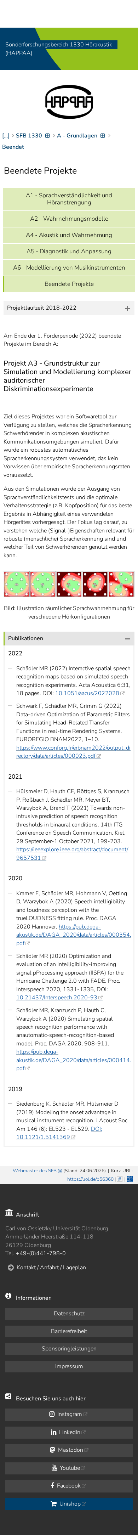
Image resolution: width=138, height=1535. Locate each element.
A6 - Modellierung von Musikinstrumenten (69, 268)
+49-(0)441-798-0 (41, 1253)
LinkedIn (69, 1432)
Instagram (69, 1414)
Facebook (68, 1486)
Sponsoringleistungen (69, 1349)
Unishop (69, 1504)
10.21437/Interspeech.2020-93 (56, 997)
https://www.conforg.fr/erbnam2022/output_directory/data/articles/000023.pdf (73, 752)
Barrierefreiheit (69, 1331)
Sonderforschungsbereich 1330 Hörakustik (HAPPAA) (58, 49)
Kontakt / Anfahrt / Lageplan (51, 1267)
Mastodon (70, 1450)
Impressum (69, 1366)
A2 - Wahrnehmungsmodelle (69, 219)
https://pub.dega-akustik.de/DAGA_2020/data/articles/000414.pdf (73, 1060)
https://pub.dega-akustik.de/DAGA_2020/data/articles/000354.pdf (73, 935)
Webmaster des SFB (35, 1170)
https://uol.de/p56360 (90, 1179)
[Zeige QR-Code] (129, 1178)
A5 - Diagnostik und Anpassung (69, 251)
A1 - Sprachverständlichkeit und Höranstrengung (69, 199)
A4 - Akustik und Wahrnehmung (69, 235)
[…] (6, 136)
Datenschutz (69, 1313)
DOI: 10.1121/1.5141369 (59, 1133)
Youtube (69, 1468)
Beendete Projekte (69, 284)
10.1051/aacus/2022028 (87, 693)
